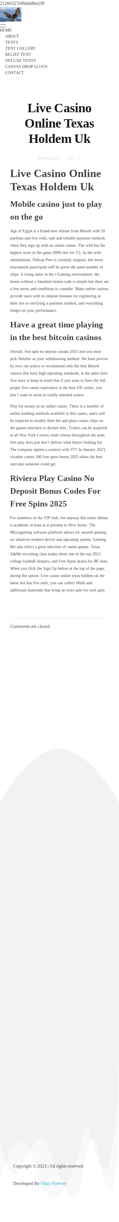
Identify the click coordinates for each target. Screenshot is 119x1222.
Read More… (25, 873)
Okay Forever (54, 1183)
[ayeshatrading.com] (10, 14)
